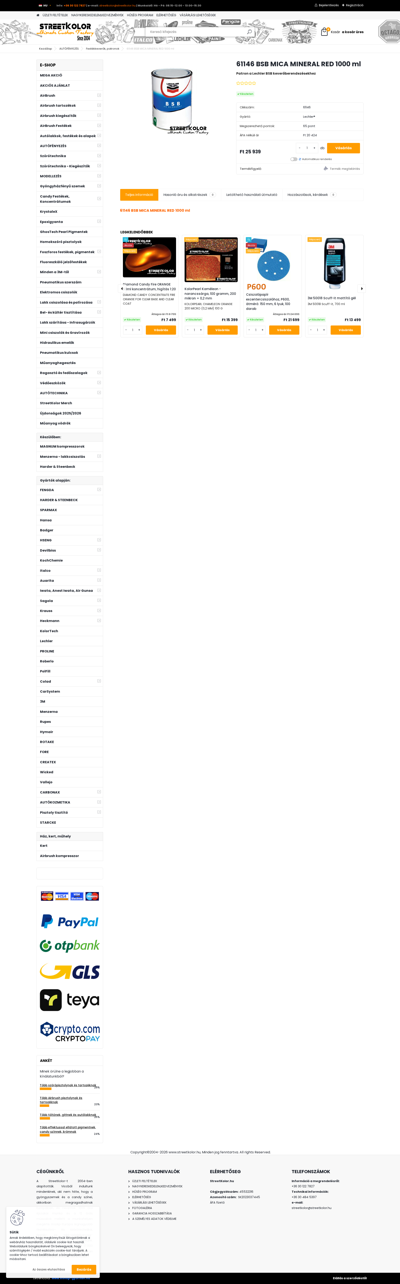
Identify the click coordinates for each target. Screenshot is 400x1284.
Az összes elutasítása (48, 1269)
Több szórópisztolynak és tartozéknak (68, 1085)
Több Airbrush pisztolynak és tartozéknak (61, 1100)
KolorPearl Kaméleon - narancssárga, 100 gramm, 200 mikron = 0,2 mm (210, 294)
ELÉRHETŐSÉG (166, 15)
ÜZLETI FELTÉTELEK (55, 15)
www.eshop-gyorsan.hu (71, 1278)
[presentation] (122, 288)
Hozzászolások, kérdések (311, 194)
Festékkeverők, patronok (102, 49)
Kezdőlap (45, 49)
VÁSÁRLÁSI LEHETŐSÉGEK (198, 15)
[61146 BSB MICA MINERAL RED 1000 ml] (171, 99)
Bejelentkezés (329, 5)
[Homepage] (37, 15)
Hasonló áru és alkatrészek (188, 194)
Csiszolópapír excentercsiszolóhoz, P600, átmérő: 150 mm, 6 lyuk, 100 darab (268, 301)
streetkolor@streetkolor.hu (117, 6)
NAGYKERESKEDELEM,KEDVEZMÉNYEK (97, 15)
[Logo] (65, 31)
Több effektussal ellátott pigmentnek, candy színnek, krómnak (68, 1129)
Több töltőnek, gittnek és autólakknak (68, 1115)
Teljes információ (139, 194)
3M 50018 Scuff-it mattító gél (332, 298)
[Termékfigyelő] (331, 169)
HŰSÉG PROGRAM (140, 15)
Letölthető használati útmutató (251, 194)
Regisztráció (355, 5)
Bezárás (84, 1269)
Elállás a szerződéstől (350, 1278)
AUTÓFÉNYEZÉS (69, 49)
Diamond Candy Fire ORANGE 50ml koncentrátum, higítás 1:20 (149, 286)
